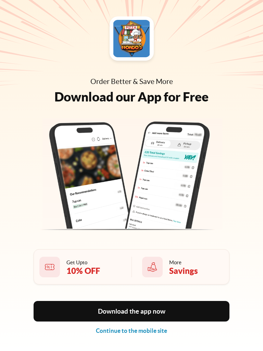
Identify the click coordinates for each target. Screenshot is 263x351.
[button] (131, 311)
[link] (131, 331)
